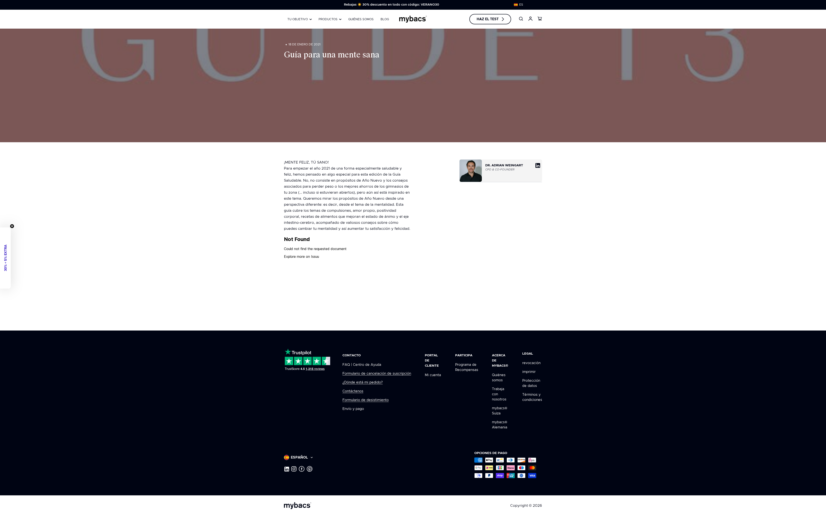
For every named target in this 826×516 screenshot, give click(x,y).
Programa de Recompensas (466, 367)
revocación (531, 363)
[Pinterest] (310, 469)
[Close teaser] (12, 226)
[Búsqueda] (521, 18)
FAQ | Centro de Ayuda (361, 364)
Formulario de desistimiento (365, 400)
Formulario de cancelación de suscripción (376, 373)
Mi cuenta (433, 375)
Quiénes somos (498, 377)
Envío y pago (353, 409)
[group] (391, 4)
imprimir (529, 372)
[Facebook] (302, 469)
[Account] (530, 18)
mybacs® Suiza (499, 410)
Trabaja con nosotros (499, 394)
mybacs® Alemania (499, 424)
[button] (520, 5)
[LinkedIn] (286, 468)
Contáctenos (352, 391)
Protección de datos (531, 383)
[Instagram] (294, 468)
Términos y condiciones (532, 397)
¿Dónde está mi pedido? (362, 382)
